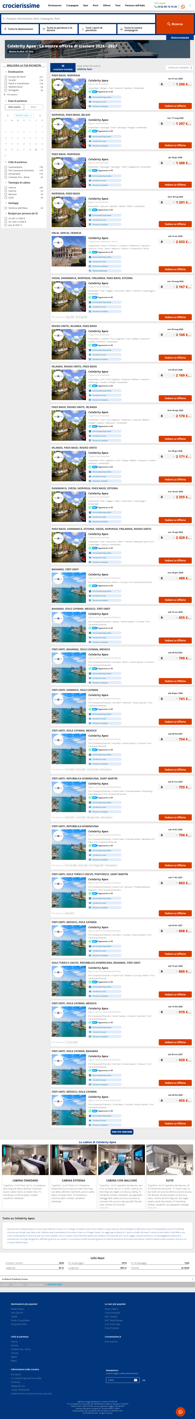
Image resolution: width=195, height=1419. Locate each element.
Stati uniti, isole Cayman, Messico (74, 730)
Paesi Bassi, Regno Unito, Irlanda (74, 407)
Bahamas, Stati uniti (65, 569)
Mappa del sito (18, 1385)
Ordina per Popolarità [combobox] (178, 67)
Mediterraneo (17, 1308)
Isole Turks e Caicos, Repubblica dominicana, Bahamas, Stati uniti (96, 962)
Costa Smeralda (112, 1312)
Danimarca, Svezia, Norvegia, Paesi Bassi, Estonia (85, 488)
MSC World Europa (114, 1320)
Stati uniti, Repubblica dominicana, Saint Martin (84, 778)
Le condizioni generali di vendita (26, 1378)
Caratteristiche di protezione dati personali (31, 1393)
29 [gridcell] (36, 149)
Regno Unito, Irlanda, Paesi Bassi (74, 326)
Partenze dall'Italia (135, 5)
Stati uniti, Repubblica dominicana (75, 826)
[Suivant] (82, 93)
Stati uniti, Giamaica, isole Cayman (75, 690)
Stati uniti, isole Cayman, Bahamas (75, 1051)
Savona (14, 1341)
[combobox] (79, 19)
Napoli (14, 1356)
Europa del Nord (19, 1324)
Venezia (14, 1353)
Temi (117, 5)
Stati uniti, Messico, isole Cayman (74, 922)
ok (143, 1380)
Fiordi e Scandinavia (20, 1320)
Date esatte (14, 106)
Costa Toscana (112, 1327)
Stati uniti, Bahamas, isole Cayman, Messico (81, 649)
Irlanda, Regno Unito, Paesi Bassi (74, 366)
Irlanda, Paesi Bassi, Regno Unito (74, 447)
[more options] (190, 5)
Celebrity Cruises (35, 1284)
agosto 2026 (22, 115)
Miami (14, 1360)
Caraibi (14, 1316)
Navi (85, 5)
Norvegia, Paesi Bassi (66, 193)
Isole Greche (17, 1312)
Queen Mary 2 (111, 1308)
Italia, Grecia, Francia (66, 233)
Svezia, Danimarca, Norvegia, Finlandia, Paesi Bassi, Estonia (92, 278)
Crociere (5, 1284)
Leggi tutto (103, 1207)
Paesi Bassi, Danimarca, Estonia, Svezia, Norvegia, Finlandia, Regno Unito (101, 529)
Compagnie (18, 1284)
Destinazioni (54, 5)
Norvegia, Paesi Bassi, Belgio (71, 114)
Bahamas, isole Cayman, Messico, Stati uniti (81, 608)
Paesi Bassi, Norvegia (66, 75)
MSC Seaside (111, 1316)
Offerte (106, 5)
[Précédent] (55, 93)
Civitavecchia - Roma (20, 1349)
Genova (14, 1345)
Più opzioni (12, 94)
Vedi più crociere (122, 1131)
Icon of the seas (112, 1324)
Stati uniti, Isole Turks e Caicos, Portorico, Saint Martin (90, 874)
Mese (33, 106)
